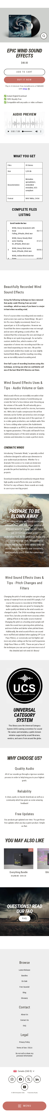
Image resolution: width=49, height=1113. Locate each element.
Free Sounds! (24, 987)
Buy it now (24, 79)
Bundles (24, 976)
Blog (24, 992)
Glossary (24, 998)
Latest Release (24, 970)
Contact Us (24, 1020)
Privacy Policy (24, 1042)
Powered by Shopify (33, 1092)
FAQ (24, 918)
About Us (24, 1014)
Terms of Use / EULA (24, 1048)
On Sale (24, 981)
